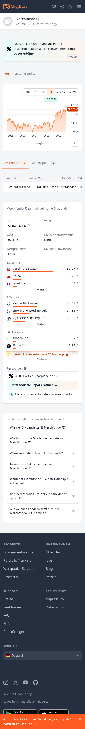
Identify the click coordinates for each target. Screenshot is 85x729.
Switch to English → (20, 724)
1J (36, 92)
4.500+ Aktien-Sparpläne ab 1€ (36, 376)
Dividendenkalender (19, 552)
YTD (27, 92)
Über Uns (53, 552)
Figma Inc (20, 345)
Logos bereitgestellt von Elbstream (27, 701)
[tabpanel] (42, 117)
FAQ (6, 615)
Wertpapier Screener (19, 568)
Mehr (40, 290)
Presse (51, 577)
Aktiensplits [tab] (43, 163)
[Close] (80, 719)
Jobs (49, 560)
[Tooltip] (25, 368)
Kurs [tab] (6, 73)
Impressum (55, 599)
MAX (62, 92)
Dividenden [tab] (14, 163)
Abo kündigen (14, 631)
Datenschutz (56, 607)
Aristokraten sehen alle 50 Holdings (39, 354)
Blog (49, 568)
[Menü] (79, 6)
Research (10, 577)
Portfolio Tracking (17, 560)
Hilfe (7, 623)
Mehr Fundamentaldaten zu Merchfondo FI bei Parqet (45, 394)
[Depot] (70, 6)
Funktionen (12, 607)
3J (43, 92)
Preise (8, 599)
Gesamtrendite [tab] (25, 73)
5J (50, 92)
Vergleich (41, 143)
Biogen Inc (20, 338)
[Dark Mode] (62, 6)
